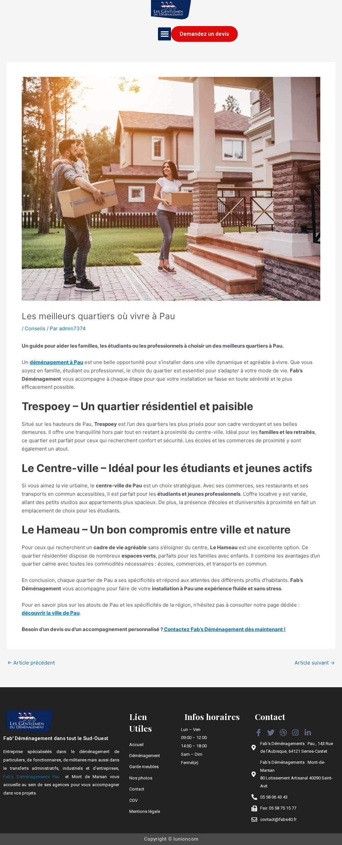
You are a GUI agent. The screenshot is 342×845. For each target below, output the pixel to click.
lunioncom (185, 839)
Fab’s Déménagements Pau (31, 776)
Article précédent (31, 662)
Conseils (35, 328)
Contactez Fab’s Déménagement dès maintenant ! (224, 629)
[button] (164, 33)
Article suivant (315, 662)
